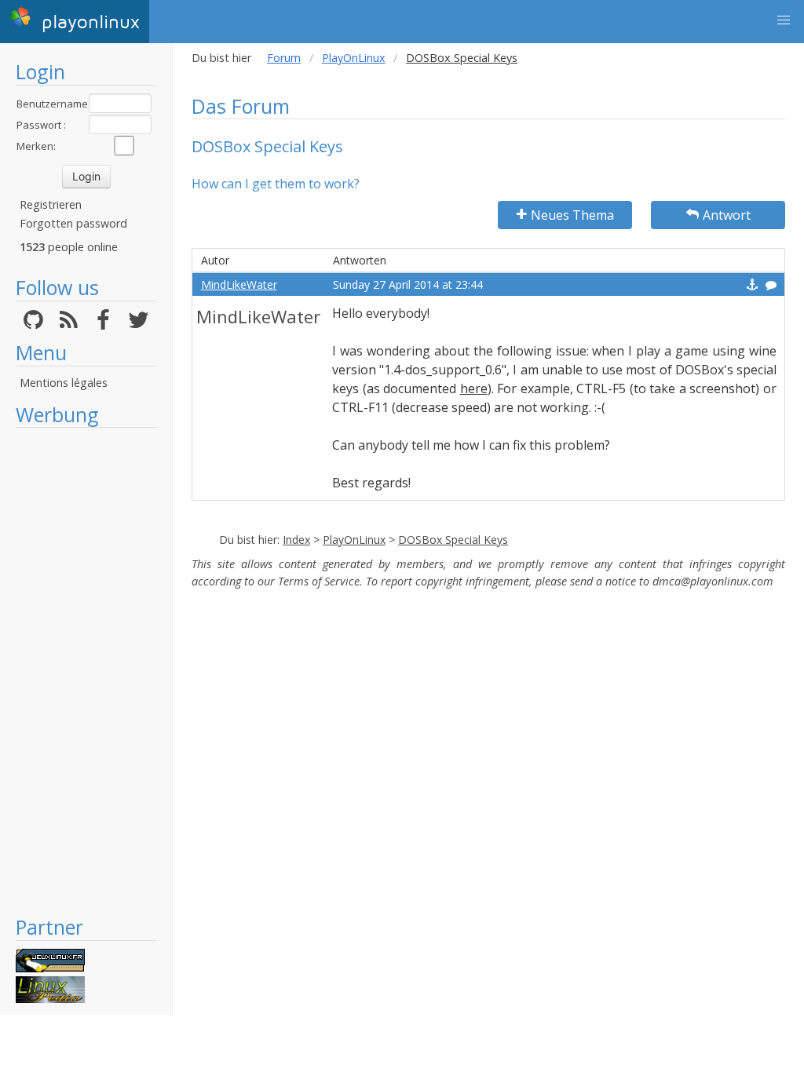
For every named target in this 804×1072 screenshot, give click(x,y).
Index (296, 539)
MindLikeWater (239, 284)
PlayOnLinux (354, 57)
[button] (783, 20)
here (474, 388)
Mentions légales (64, 382)
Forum (284, 57)
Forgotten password (73, 223)
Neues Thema (572, 215)
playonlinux (87, 22)
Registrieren (51, 204)
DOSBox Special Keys (453, 539)
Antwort (727, 215)
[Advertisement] (86, 671)
